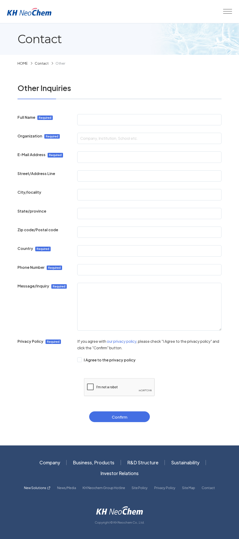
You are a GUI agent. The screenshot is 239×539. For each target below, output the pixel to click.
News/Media (66, 488)
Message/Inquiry (33, 286)
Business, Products (93, 462)
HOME (23, 63)
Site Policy (140, 488)
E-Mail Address (32, 154)
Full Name (26, 117)
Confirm (119, 417)
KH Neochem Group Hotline (104, 488)
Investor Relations (119, 473)
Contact (42, 63)
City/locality (29, 192)
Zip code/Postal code (38, 229)
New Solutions (35, 488)
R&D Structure (142, 462)
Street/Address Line (36, 173)
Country (25, 248)
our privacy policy (121, 341)
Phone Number (31, 267)
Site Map (188, 488)
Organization (30, 135)
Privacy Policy (165, 488)
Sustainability (185, 462)
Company (49, 462)
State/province (32, 211)
